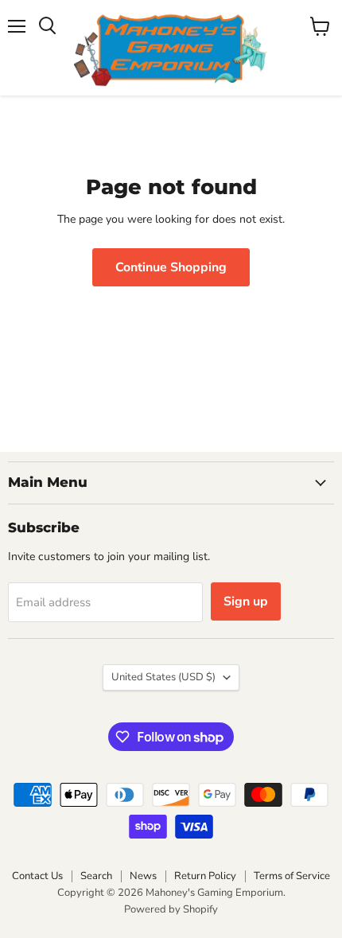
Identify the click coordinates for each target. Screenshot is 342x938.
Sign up (245, 601)
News (143, 876)
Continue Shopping (171, 267)
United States (163, 677)
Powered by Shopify (171, 909)
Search (96, 876)
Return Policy (205, 876)
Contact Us (37, 876)
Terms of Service (292, 876)
